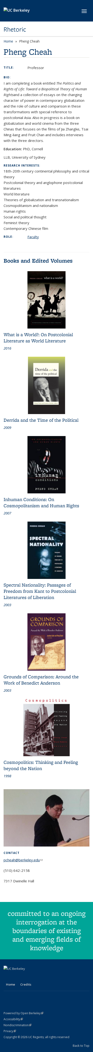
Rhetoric (15, 29)
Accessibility (13, 1019)
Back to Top (81, 1045)
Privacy (10, 1031)
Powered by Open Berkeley (23, 1013)
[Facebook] (8, 976)
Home (8, 41)
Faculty (33, 236)
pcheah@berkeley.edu (23, 860)
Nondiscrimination (17, 1025)
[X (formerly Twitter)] (17, 976)
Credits (25, 984)
